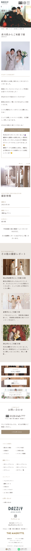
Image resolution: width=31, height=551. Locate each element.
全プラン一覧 (20, 470)
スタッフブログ (8, 489)
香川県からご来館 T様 (13, 34)
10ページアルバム (22, 467)
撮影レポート (7, 484)
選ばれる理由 (7, 447)
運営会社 (9, 538)
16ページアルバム (9, 467)
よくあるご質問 (8, 492)
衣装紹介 (6, 450)
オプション (7, 470)
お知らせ (6, 486)
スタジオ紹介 (20, 447)
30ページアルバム (22, 464)
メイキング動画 (21, 453)
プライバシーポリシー (15, 540)
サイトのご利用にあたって (15, 542)
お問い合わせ (7, 502)
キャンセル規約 (20, 538)
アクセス (6, 453)
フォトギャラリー (9, 481)
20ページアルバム (9, 464)
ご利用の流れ (20, 450)
